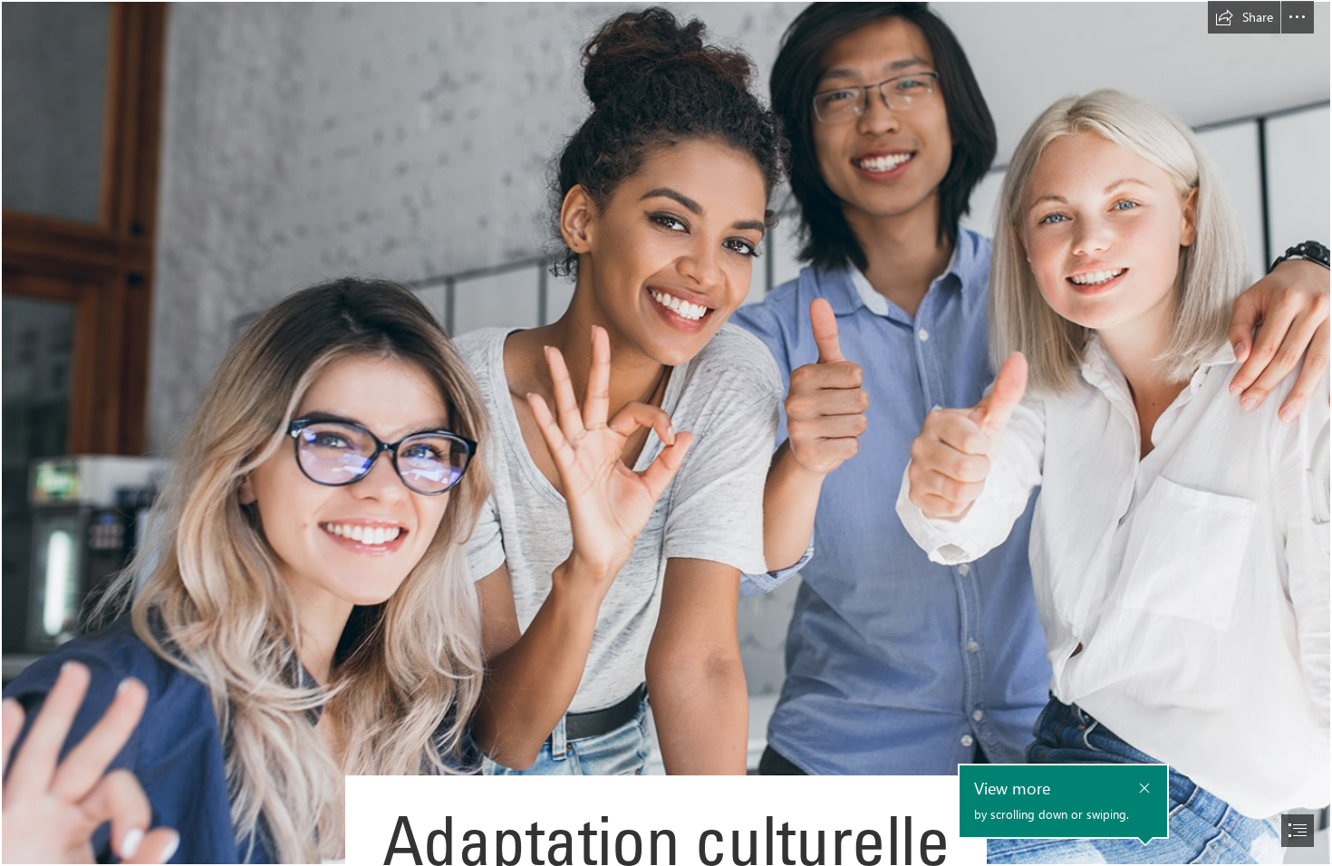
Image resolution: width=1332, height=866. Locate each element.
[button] (1244, 17)
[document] (666, 433)
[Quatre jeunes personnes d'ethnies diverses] (666, 433)
